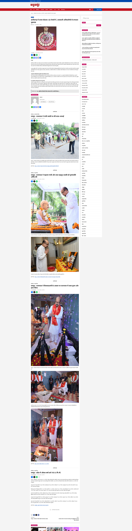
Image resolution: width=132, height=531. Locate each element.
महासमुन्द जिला (84, 198)
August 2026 (84, 66)
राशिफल (83, 219)
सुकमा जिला (83, 231)
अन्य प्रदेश (83, 108)
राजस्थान (46, 9)
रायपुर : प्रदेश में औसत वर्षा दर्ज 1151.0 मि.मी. (41, 463)
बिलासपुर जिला (84, 180)
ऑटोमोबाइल (84, 117)
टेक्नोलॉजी (83, 152)
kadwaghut (34, 118)
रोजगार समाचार (84, 221)
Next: (69, 519)
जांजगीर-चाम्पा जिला (85, 147)
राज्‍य (82, 212)
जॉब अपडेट (83, 150)
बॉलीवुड (83, 187)
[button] (92, 10)
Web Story (63, 9)
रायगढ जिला (83, 214)
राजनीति (51, 9)
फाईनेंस (83, 168)
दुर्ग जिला (83, 157)
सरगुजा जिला (84, 228)
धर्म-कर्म (83, 164)
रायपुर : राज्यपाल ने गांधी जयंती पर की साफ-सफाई (47, 116)
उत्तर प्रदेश (83, 113)
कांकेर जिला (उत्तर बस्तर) (85, 124)
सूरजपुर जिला (84, 233)
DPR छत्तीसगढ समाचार (85, 99)
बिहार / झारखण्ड (84, 182)
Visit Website (43, 101)
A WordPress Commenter (86, 59)
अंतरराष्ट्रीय (83, 106)
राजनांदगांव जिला (36, 114)
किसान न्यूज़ (83, 127)
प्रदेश (82, 166)
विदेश (83, 224)
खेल (82, 136)
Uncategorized (84, 101)
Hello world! (94, 59)
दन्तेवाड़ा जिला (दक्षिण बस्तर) (86, 154)
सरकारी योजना (84, 226)
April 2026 (84, 76)
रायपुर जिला (36, 172)
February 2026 (84, 80)
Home (31, 9)
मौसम (83, 203)
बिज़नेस (83, 177)
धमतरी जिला (84, 161)
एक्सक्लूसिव (83, 115)
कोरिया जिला (84, 131)
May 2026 (83, 73)
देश (82, 159)
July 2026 (83, 69)
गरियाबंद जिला (84, 138)
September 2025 (85, 92)
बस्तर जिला (83, 173)
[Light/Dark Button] (90, 9)
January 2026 (84, 83)
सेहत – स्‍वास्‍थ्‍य (84, 235)
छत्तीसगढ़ (37, 9)
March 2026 (84, 78)
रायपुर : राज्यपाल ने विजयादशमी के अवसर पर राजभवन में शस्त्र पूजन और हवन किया (47, 276)
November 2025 (85, 87)
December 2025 (85, 85)
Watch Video (99, 9)
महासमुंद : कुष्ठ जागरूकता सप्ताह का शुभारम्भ (41, 505)
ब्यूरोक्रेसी (83, 189)
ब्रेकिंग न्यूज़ (83, 191)
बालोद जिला (83, 175)
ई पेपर (59, 9)
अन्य (55, 9)
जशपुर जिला (84, 145)
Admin (33, 24)
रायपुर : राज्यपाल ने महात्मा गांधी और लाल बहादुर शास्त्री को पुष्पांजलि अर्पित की (47, 166)
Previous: (39, 518)
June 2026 (84, 71)
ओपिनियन (83, 120)
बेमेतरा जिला (84, 184)
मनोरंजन (83, 196)
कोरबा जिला (83, 129)
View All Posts (51, 101)
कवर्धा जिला (83, 122)
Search (84, 22)
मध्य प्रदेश (42, 9)
